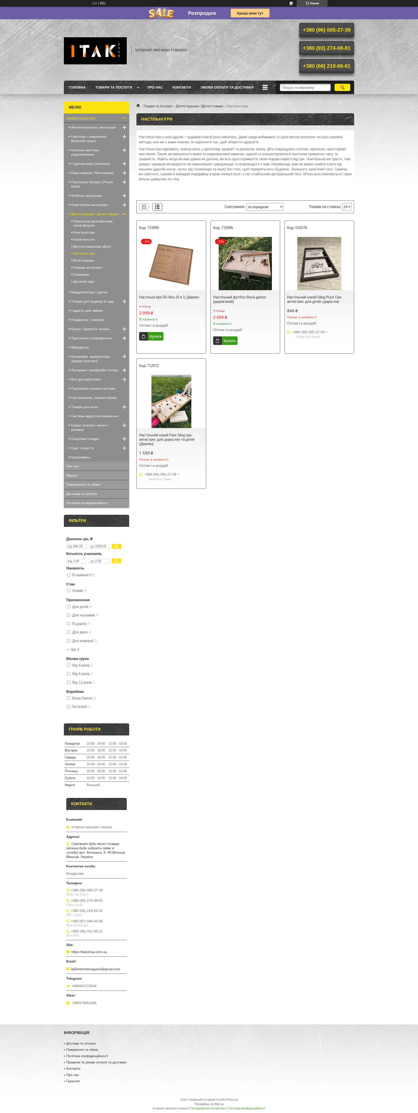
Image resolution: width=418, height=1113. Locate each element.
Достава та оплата (81, 1043)
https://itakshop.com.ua (89, 952)
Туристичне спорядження (91, 338)
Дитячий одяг (84, 281)
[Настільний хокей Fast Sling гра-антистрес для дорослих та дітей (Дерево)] (171, 401)
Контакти (181, 87)
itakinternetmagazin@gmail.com (95, 969)
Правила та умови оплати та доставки (96, 1062)
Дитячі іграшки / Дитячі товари (199, 106)
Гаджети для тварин (87, 310)
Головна (77, 87)
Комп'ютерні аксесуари (89, 205)
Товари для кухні (84, 407)
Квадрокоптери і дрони (89, 292)
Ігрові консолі (84, 239)
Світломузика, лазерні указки (94, 398)
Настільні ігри (84, 253)
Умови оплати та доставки (227, 87)
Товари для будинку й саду (92, 301)
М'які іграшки (84, 260)
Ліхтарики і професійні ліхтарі (94, 370)
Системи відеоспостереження (95, 416)
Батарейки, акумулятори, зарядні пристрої (91, 359)
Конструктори (84, 232)
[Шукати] (342, 87)
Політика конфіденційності (87, 503)
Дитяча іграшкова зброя (92, 246)
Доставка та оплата (81, 494)
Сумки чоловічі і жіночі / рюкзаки (89, 427)
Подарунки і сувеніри (87, 320)
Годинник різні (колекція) (90, 164)
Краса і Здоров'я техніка (90, 329)
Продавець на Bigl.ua (209, 1104)
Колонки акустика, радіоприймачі (85, 152)
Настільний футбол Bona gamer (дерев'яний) (239, 299)
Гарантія (73, 1081)
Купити (155, 336)
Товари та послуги (113, 87)
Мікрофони (80, 347)
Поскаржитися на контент (208, 1108)
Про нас (155, 87)
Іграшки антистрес (88, 267)
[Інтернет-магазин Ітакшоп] (95, 49)
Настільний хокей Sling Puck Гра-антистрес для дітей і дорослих (314, 299)
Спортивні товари (85, 439)
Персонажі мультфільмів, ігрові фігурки (93, 223)
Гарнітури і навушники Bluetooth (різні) (88, 139)
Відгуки (71, 475)
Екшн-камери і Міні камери (92, 173)
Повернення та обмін (83, 484)
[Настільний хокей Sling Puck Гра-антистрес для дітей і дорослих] (319, 263)
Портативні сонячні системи (93, 388)
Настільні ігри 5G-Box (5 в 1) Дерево (169, 297)
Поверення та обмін (82, 1050)
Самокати (81, 274)
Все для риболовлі (86, 379)
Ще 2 (75, 649)
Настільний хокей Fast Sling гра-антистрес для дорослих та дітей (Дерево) (166, 439)
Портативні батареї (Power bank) (92, 184)
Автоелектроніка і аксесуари (93, 127)
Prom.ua (232, 1099)
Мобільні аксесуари (86, 195)
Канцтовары (80, 457)
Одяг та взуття (82, 448)
